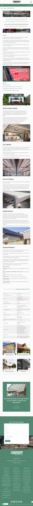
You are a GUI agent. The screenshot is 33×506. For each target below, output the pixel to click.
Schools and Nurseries (27, 490)
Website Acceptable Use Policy (6, 496)
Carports (16, 481)
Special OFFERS (16, 408)
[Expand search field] (2, 5)
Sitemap (16, 504)
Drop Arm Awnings (26, 486)
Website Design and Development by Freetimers (25, 504)
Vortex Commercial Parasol (26, 483)
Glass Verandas (6, 473)
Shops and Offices (27, 489)
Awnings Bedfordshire (6, 478)
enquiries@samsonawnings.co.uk (30, 5)
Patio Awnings (6, 470)
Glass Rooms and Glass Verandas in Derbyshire (6, 485)
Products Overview (26, 470)
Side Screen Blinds (16, 486)
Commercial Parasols (26, 480)
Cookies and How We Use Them (6, 492)
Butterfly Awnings (27, 474)
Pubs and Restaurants (27, 487)
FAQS (6, 486)
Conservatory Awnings (16, 484)
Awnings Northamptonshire (6, 475)
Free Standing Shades (27, 476)
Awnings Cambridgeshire (6, 480)
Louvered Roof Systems (16, 480)
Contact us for (16, 406)
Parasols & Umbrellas (16, 483)
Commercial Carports (26, 479)
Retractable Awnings (16, 471)
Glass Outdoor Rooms (16, 478)
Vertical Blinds (26, 484)
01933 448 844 (28, 5)
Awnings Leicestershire (6, 477)
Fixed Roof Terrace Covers (16, 474)
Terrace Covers (6, 471)
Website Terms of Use (6, 497)
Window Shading (16, 487)
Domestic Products (16, 470)
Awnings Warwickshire (6, 481)
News (6, 488)
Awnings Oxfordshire (6, 483)
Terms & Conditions (6, 489)
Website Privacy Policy (6, 493)
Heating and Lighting (16, 490)
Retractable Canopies (16, 475)
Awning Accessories (16, 489)
